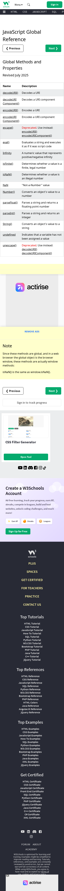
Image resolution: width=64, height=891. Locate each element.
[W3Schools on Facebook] (36, 468)
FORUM (25, 844)
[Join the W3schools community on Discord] (30, 468)
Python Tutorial (32, 640)
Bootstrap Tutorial (32, 646)
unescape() (9, 245)
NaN (5, 185)
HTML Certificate (32, 781)
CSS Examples (30, 732)
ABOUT (37, 844)
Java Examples (30, 758)
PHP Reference (30, 699)
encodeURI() (10, 110)
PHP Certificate (32, 801)
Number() (9, 192)
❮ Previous (13, 48)
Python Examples (30, 745)
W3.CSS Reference (30, 692)
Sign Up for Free (18, 531)
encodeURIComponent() (37, 135)
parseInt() (9, 213)
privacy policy (39, 874)
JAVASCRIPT (39, 11)
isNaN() (7, 174)
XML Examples (30, 761)
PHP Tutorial (32, 649)
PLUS (32, 563)
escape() (8, 127)
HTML (14, 11)
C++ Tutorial (32, 656)
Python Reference (30, 689)
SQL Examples (30, 742)
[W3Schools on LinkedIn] (25, 468)
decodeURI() (10, 93)
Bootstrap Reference (30, 695)
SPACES (32, 571)
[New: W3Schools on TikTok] (44, 468)
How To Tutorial (32, 633)
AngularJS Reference (30, 709)
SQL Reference (30, 686)
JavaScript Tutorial (32, 630)
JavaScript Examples (30, 735)
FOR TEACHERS (32, 588)
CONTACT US (32, 604)
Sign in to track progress (32, 402)
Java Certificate (32, 807)
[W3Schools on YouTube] (20, 468)
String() (7, 224)
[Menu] (4, 12)
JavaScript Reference (30, 682)
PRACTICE (32, 596)
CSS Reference (30, 679)
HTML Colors (30, 702)
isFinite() (8, 164)
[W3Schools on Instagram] (40, 468)
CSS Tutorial (32, 626)
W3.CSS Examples (30, 748)
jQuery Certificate (32, 804)
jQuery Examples (30, 765)
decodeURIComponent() (37, 253)
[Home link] (6, 4)
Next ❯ (53, 48)
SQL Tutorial (32, 636)
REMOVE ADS (32, 331)
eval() (6, 142)
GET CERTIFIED (32, 580)
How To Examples (30, 738)
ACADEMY (31, 849)
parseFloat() (10, 202)
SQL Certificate (32, 794)
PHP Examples (30, 755)
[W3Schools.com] (32, 555)
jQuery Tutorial (32, 659)
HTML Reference (30, 676)
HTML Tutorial (32, 623)
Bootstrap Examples (30, 751)
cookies (25, 874)
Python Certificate (32, 798)
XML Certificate (32, 817)
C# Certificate (32, 814)
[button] (29, 5)
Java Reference (30, 705)
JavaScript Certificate (32, 788)
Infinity (7, 153)
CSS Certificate (32, 784)
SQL (54, 11)
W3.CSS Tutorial (32, 643)
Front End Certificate (32, 791)
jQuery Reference (30, 712)
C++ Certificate (32, 811)
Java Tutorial (32, 653)
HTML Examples (30, 728)
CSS (25, 11)
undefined (9, 234)
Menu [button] (18, 4)
